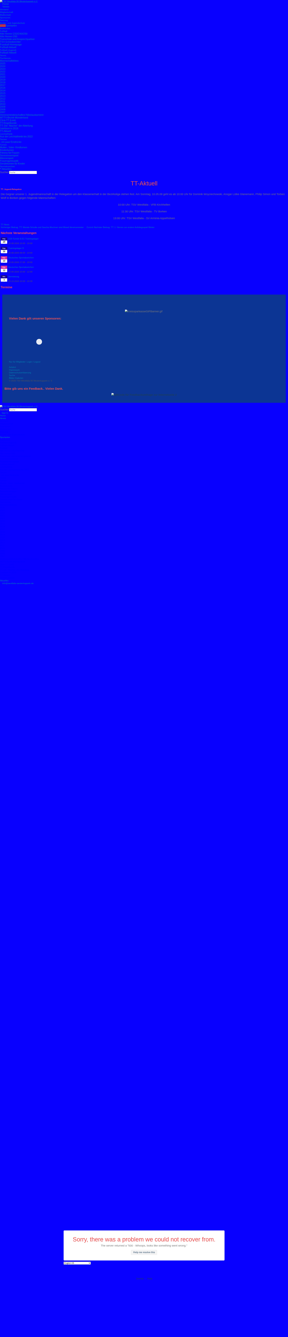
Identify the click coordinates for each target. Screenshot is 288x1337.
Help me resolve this (144, 1252)
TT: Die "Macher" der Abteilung (16, 125)
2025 (2, 63)
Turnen (3, 145)
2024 (2, 66)
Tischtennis (5, 58)
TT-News (5, 224)
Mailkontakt (5, 15)
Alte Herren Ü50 (8, 36)
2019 (2, 79)
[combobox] (23, 172)
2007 (2, 112)
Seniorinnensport (9, 155)
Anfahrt (12, 367)
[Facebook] (1, 175)
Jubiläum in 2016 (9, 128)
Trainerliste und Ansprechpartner (17, 39)
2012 (2, 98)
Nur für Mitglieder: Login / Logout (24, 362)
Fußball (3, 31)
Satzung (4, 20)
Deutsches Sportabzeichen (21, 257)
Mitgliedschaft (6, 12)
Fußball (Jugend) (8, 50)
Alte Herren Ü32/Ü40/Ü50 (13, 33)
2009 (2, 107)
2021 (2, 74)
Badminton (5, 28)
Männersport (6, 158)
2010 (2, 104)
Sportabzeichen (7, 166)
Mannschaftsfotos (9, 61)
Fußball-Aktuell (8, 47)
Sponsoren (5, 17)
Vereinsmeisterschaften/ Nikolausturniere (22, 115)
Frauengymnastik (9, 161)
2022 (2, 71)
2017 (2, 85)
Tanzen (3, 139)
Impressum (14, 370)
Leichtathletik (6, 134)
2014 (2, 90)
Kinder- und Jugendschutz (12, 23)
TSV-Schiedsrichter (10, 42)
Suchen (4, 172)
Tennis (3, 55)
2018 (2, 82)
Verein (5, 6)
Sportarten (8, 25)
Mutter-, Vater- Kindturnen (13, 147)
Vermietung (13, 276)
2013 (2, 96)
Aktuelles (6, 169)
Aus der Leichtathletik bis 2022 (16, 136)
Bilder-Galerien (16, 378)
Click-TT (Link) (8, 120)
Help (149, 1278)
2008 (2, 109)
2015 (2, 93)
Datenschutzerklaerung (20, 372)
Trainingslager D (16, 248)
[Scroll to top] (1, 586)
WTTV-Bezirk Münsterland (14, 117)
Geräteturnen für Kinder (12, 163)
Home (5, 4)
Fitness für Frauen (9, 152)
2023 (2, 69)
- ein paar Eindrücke (10, 142)
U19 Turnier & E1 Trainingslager (23, 238)
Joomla (140, 1278)
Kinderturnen (7, 150)
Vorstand (4, 9)
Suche (12, 375)
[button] (60, 342)
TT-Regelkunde (8, 123)
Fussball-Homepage (11, 44)
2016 (2, 88)
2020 (2, 77)
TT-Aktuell (5, 131)
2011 (2, 101)
